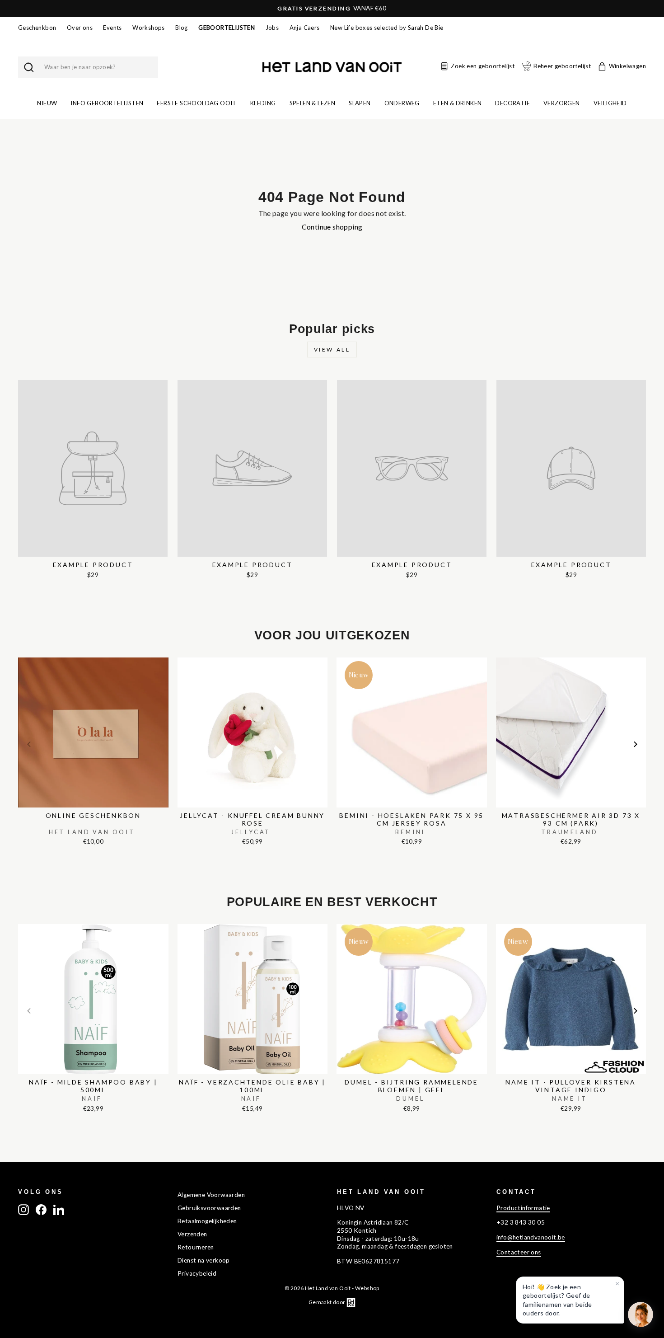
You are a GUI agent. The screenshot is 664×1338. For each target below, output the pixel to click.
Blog (181, 27)
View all (332, 349)
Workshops (148, 27)
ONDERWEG (402, 103)
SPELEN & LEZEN (313, 103)
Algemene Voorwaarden (211, 1194)
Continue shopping (332, 226)
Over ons (80, 27)
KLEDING (263, 103)
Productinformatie (523, 1207)
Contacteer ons (518, 1252)
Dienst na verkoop (204, 1260)
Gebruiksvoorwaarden (209, 1207)
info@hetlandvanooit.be (530, 1237)
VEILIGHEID (610, 103)
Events (112, 27)
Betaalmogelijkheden (207, 1221)
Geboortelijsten (226, 27)
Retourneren (196, 1247)
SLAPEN (359, 103)
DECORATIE (512, 103)
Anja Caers (305, 27)
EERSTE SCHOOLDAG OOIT (196, 103)
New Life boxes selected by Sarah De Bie (387, 27)
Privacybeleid (197, 1273)
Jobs (272, 27)
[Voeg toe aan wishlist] (20, 655)
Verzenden (192, 1234)
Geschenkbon (37, 27)
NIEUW (47, 103)
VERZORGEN (561, 103)
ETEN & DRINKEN (457, 103)
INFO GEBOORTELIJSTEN (106, 103)
